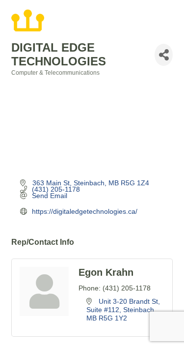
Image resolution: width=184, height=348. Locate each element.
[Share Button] (164, 55)
